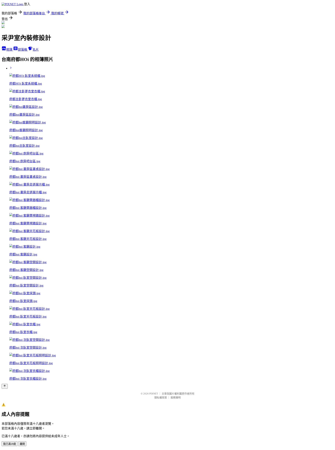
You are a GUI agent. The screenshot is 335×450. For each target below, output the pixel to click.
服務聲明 (176, 397)
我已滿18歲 (9, 443)
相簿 (9, 49)
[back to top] (5, 386)
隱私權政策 (160, 397)
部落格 (23, 49)
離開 (22, 443)
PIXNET (153, 393)
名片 (36, 49)
